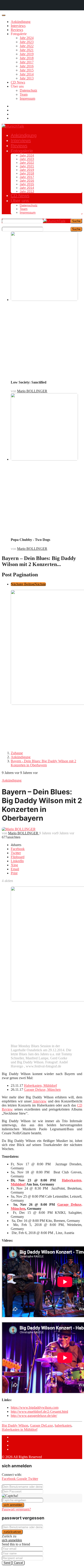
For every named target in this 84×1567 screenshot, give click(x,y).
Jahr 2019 (27, 54)
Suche (76, 221)
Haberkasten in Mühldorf (19, 1429)
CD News (18, 82)
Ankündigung (20, 22)
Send (7, 1563)
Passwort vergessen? (16, 1509)
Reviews (17, 30)
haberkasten (63, 1425)
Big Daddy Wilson (15, 1425)
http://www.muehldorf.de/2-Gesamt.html (39, 1411)
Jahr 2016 (27, 66)
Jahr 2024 (27, 38)
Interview (39, 1101)
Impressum (27, 98)
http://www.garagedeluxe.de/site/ (34, 1415)
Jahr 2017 (27, 62)
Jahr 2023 (27, 42)
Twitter (33, 1479)
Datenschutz (28, 90)
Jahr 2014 (27, 74)
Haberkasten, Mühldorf (40, 1085)
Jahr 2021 (27, 50)
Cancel (18, 1563)
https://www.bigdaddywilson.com (34, 1407)
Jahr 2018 (27, 58)
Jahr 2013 (27, 78)
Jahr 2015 (27, 70)
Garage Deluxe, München (42, 1089)
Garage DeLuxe (41, 1425)
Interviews (18, 26)
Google (22, 1479)
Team (24, 94)
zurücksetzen (12, 1532)
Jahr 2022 (27, 46)
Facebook (9, 1479)
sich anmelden (13, 1505)
